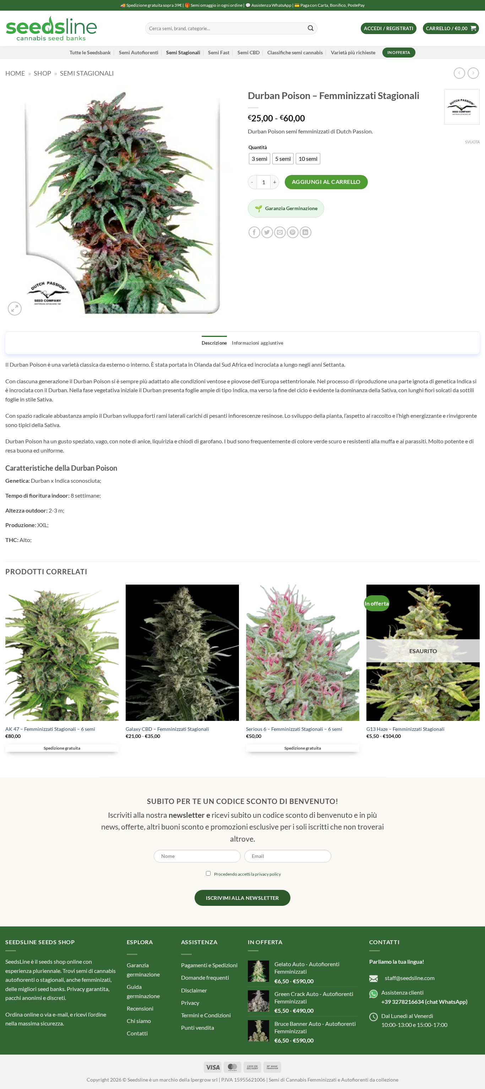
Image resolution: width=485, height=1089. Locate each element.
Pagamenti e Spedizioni (209, 965)
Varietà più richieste (353, 52)
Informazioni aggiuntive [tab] (257, 343)
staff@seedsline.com (410, 977)
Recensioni (140, 1008)
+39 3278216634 (402, 1001)
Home (15, 73)
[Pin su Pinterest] (293, 232)
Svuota (472, 141)
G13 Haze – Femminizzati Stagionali (405, 729)
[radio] (259, 158)
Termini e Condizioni (206, 1015)
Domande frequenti (205, 977)
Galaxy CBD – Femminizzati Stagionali (167, 729)
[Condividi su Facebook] (254, 232)
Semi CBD (249, 52)
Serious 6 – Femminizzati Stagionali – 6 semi (294, 729)
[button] (388, 28)
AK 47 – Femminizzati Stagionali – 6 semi (50, 729)
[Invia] (311, 28)
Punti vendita (197, 1027)
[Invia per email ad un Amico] (280, 232)
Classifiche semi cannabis (295, 52)
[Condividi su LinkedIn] (305, 232)
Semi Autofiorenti (138, 52)
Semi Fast (218, 52)
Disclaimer (194, 990)
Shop (42, 73)
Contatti (137, 1033)
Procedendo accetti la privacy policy (247, 874)
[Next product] (459, 72)
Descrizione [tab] (214, 343)
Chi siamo (139, 1020)
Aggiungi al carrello (326, 182)
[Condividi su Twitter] (267, 232)
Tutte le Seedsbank (90, 52)
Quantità (258, 147)
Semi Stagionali (183, 52)
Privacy (190, 1002)
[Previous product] (473, 72)
